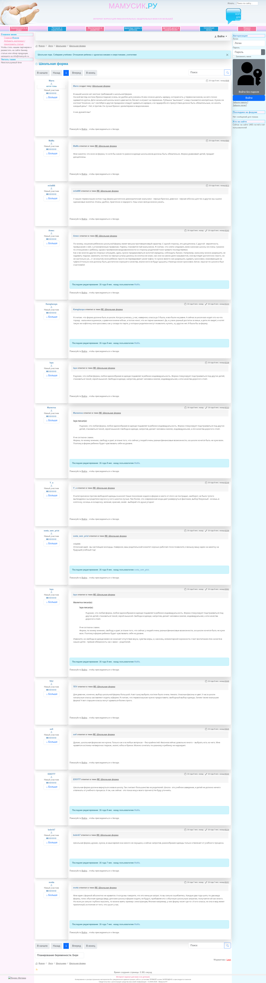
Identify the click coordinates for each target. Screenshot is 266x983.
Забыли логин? (240, 105)
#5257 (226, 882)
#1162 (227, 230)
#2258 (226, 530)
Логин (235, 39)
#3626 (226, 729)
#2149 (226, 483)
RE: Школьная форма (106, 146)
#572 (227, 185)
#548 (227, 81)
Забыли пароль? (240, 102)
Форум (15, 37)
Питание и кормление (56, 29)
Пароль (236, 47)
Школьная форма (101, 86)
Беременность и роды (19, 29)
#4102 (226, 774)
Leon (229, 960)
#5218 (226, 830)
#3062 (226, 589)
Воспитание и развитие (95, 29)
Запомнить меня (243, 56)
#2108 (226, 363)
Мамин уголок (247, 29)
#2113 (227, 407)
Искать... (232, 3)
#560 (227, 141)
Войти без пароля (249, 92)
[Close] (227, 55)
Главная (8, 37)
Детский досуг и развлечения (171, 29)
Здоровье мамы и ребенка (133, 29)
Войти (84, 129)
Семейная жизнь (209, 29)
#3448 (226, 681)
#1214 (226, 304)
